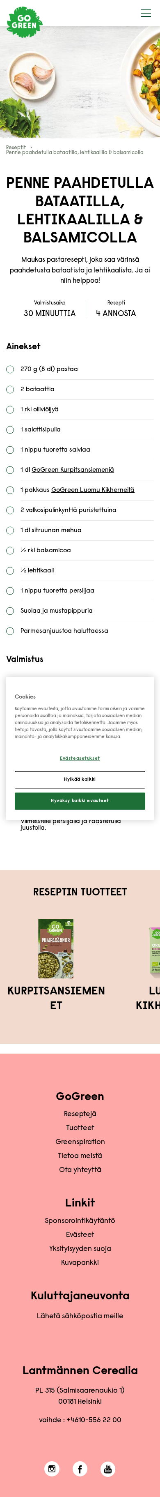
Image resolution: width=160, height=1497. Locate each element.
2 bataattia (38, 389)
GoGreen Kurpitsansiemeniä (73, 470)
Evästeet (80, 1235)
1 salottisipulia (41, 430)
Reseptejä (80, 1114)
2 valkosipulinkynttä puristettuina (69, 510)
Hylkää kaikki (80, 779)
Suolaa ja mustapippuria (57, 611)
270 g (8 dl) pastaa (49, 369)
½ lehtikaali (37, 570)
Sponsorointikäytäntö (80, 1221)
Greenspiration (80, 1142)
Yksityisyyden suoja (80, 1249)
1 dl (67, 470)
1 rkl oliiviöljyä (40, 409)
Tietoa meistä (80, 1156)
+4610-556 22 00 (93, 1420)
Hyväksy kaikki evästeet (80, 801)
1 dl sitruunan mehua (51, 530)
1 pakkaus (78, 490)
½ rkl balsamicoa (46, 550)
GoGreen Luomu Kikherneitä (93, 490)
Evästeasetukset (80, 759)
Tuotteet (80, 1128)
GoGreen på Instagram (51, 1469)
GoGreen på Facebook (80, 1469)
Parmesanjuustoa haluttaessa (64, 631)
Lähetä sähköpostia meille (80, 1316)
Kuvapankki (80, 1263)
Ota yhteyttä (80, 1170)
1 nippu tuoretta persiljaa (57, 591)
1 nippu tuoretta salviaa (55, 450)
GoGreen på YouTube (108, 1469)
